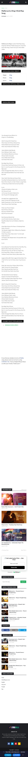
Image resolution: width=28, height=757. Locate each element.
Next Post (23, 550)
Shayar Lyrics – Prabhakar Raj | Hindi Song (12, 524)
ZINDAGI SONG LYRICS (11, 325)
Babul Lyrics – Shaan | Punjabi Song (17, 597)
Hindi (6, 8)
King (10, 75)
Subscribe (14, 567)
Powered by (10, 572)
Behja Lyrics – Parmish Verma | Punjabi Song (16, 591)
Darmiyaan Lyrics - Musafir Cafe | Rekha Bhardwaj (17, 605)
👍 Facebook (16, 755)
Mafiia (22, 358)
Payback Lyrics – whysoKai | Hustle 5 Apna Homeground (17, 618)
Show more (23, 489)
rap (2, 689)
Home (3, 8)
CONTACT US (5, 361)
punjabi (3, 686)
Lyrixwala (17, 749)
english (3, 682)
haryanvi (4, 684)
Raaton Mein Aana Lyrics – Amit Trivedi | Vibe (13, 506)
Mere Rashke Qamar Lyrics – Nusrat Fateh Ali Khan (17, 611)
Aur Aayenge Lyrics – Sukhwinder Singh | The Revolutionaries (12, 543)
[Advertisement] (14, 29)
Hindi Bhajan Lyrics (6, 679)
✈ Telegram (7, 755)
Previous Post (5, 550)
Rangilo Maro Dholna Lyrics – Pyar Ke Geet (17, 666)
